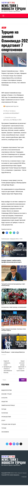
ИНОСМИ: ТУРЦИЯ (6, 394)
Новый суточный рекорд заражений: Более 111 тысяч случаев (20, 365)
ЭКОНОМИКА (5, 432)
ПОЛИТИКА (4, 413)
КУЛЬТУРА (4, 397)
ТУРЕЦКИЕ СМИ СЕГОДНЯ (8, 424)
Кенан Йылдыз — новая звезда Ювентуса (13, 352)
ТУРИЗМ (3, 428)
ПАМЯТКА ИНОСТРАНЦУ (8, 405)
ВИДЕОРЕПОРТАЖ (6, 390)
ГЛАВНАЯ (24, 477)
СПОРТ (4, 27)
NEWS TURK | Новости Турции (13, 7)
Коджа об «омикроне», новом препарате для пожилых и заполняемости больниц (8, 366)
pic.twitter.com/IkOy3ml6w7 (11, 113)
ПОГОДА (3, 409)
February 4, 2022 (16, 120)
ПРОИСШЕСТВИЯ (6, 416)
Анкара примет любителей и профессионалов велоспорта (11, 261)
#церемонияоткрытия (11, 106)
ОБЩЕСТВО (4, 401)
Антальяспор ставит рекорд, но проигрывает (13, 307)
